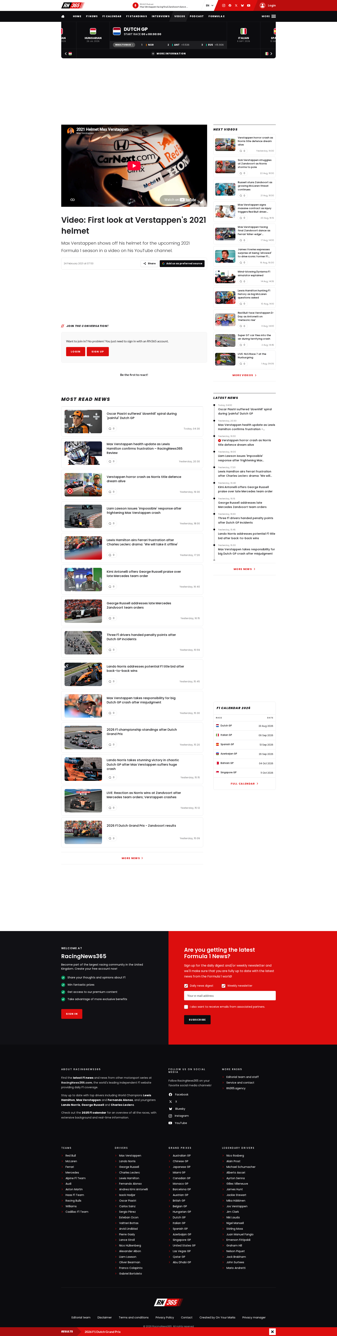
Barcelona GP (182, 1189)
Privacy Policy (165, 1317)
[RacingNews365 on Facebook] (230, 5)
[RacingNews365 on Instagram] (224, 5)
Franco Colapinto (131, 1268)
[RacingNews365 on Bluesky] (242, 5)
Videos (179, 16)
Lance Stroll (127, 1240)
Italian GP (179, 1223)
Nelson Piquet (235, 1251)
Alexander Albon (130, 1251)
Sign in (72, 1014)
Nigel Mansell (235, 1223)
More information (171, 53)
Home (77, 16)
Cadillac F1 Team (77, 1211)
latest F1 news (83, 1078)
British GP (179, 1200)
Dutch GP (179, 1217)
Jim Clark (232, 1211)
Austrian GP (180, 1195)
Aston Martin (74, 1189)
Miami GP (179, 1172)
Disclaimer (105, 1317)
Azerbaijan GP (182, 1234)
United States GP (184, 1245)
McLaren (71, 1161)
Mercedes (72, 1172)
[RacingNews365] (73, 5)
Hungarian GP (182, 1211)
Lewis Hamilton (129, 1178)
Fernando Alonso (120, 1100)
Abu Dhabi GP (182, 1262)
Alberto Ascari (235, 1172)
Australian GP (182, 1155)
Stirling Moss (234, 1228)
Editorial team (81, 1317)
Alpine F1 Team (76, 1178)
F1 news (92, 16)
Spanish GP (180, 1228)
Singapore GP (182, 1240)
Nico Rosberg (235, 1155)
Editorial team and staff (242, 1077)
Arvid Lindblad (128, 1228)
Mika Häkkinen (235, 1200)
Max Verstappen (88, 1100)
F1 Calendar (111, 16)
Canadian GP (182, 1178)
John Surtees (235, 1262)
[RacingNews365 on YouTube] (249, 5)
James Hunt (234, 1189)
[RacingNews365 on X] (236, 5)
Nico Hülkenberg (130, 1245)
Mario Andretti (236, 1268)
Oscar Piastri (127, 1200)
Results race (123, 44)
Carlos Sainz (127, 1206)
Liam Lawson (127, 1257)
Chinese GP (180, 1161)
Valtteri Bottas (128, 1223)
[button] (93, 35)
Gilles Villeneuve (237, 1183)
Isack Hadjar (127, 1195)
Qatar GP (179, 1257)
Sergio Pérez (127, 1211)
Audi (68, 1183)
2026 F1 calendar (94, 1113)
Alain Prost (233, 1161)
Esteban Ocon (128, 1217)
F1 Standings (136, 16)
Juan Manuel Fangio (240, 1234)
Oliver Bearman (129, 1262)
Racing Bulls (73, 1200)
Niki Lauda (233, 1217)
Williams (71, 1206)
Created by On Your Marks (217, 1317)
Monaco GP (180, 1183)
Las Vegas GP (182, 1251)
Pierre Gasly (127, 1234)
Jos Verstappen (236, 1206)
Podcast (197, 16)
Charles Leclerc (122, 1105)
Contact (186, 1317)
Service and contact (240, 1082)
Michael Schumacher (240, 1167)
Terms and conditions (134, 1317)
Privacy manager (254, 1317)
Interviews (161, 16)
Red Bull (71, 1155)
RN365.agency (236, 1088)
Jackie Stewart (236, 1195)
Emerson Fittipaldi (238, 1240)
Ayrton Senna (235, 1178)
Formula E (216, 16)
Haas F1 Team (75, 1195)
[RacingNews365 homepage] (63, 16)
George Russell (93, 1105)
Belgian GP (180, 1206)
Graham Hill (234, 1245)
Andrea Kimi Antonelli (133, 1189)
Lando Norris (70, 1105)
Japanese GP (182, 1167)
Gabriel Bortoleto (130, 1273)
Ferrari (70, 1167)
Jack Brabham (236, 1257)
